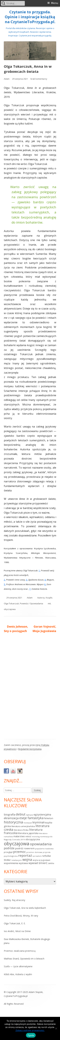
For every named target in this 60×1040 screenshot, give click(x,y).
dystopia (29, 815)
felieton (48, 818)
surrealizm (37, 856)
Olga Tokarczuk (11, 603)
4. (45, 579)
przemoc (19, 852)
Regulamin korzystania (29, 748)
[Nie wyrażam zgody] (56, 1028)
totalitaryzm (17, 860)
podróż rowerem (25, 848)
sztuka (46, 855)
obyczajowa (10, 609)
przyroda (46, 852)
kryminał (38, 822)
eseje (23, 818)
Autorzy (41, 597)
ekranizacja (11, 818)
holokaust (28, 823)
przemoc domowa (34, 852)
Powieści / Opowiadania (31, 603)
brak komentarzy (39, 78)
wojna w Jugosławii (41, 860)
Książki (49, 597)
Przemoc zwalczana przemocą (20, 950)
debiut (20, 814)
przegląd (8, 852)
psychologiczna (11, 856)
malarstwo (19, 836)
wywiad (33, 863)
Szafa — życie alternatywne (18, 966)
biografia (9, 814)
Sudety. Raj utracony (14, 900)
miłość (28, 836)
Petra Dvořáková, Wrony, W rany (21, 915)
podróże (9, 848)
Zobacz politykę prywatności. (30, 1030)
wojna (27, 859)
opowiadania (41, 843)
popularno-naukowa (44, 848)
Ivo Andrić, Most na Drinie (17, 931)
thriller (7, 859)
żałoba (51, 863)
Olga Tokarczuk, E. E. (14, 923)
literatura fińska (21, 830)
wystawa (23, 863)
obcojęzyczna (32, 839)
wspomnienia (11, 863)
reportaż (25, 855)
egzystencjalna (42, 814)
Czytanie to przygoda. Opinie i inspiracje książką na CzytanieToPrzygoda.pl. (30, 17)
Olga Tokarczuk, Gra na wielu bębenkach (25, 907)
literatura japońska (28, 833)
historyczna (13, 822)
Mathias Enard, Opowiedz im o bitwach (24, 958)
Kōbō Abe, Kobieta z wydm (18, 974)
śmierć (43, 863)
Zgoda (31, 1035)
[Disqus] (30, 684)
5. (5, 584)
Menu (54, 3)
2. (5, 579)
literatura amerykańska (23, 826)
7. (30, 588)
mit (49, 603)
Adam (6, 78)
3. (27, 579)
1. (39, 570)
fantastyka (36, 818)
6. (45, 584)
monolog (36, 836)
